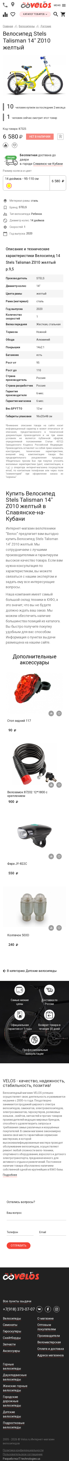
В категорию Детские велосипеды (32, 971)
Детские (45, 26)
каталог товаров (34, 14)
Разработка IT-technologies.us (21, 1458)
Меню (57, 5)
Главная (8, 26)
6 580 (57, 183)
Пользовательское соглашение (23, 1454)
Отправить (18, 1245)
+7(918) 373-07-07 (19, 1309)
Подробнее (10, 1174)
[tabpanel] (34, 75)
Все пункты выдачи (17, 1301)
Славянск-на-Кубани (48, 164)
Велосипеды (27, 26)
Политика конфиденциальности (23, 1450)
